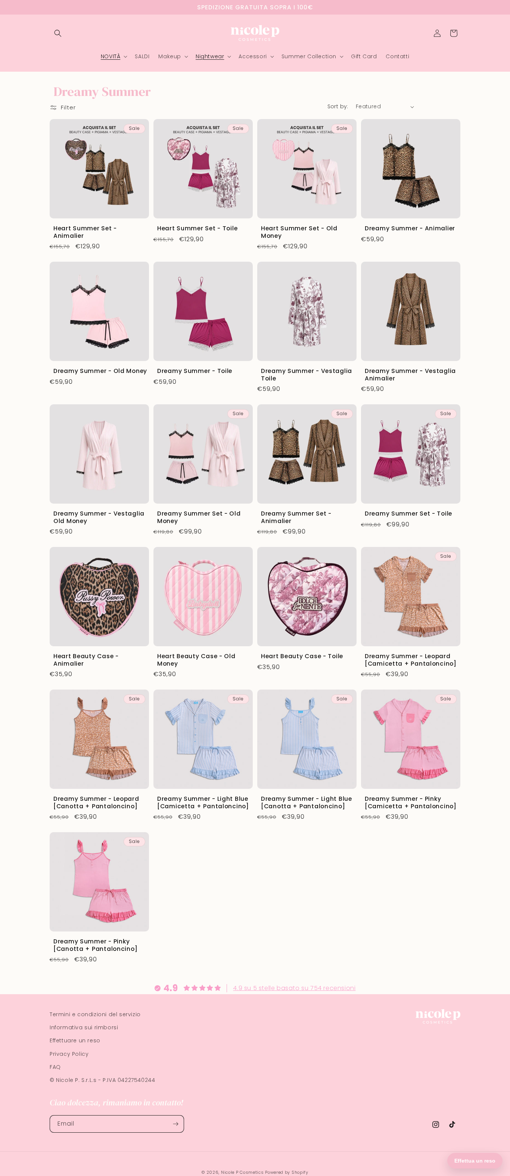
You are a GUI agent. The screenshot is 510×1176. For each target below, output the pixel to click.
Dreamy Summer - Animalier (410, 228)
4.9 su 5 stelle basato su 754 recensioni (294, 988)
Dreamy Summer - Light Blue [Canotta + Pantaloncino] (306, 802)
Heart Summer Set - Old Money (299, 232)
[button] (58, 33)
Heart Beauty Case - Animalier (86, 660)
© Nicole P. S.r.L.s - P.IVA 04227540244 (102, 1080)
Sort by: (337, 106)
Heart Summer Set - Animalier (85, 232)
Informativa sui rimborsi (84, 1027)
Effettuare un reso (75, 1040)
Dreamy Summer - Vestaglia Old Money (98, 517)
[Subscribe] (175, 1124)
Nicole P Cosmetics (242, 1172)
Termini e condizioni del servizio (95, 1014)
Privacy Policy (69, 1054)
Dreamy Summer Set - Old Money (199, 517)
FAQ (55, 1067)
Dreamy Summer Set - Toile (408, 513)
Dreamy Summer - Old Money (100, 370)
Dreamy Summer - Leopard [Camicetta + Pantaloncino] (411, 660)
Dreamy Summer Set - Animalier (296, 517)
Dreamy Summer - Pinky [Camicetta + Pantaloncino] (411, 802)
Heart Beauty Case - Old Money (196, 660)
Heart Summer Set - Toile (197, 228)
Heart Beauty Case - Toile (302, 656)
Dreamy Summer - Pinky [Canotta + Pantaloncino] (95, 945)
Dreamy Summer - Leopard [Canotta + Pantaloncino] (96, 802)
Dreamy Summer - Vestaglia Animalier (410, 374)
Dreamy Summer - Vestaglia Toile (306, 374)
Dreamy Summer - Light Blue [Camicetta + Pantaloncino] (203, 802)
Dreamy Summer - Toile (194, 370)
